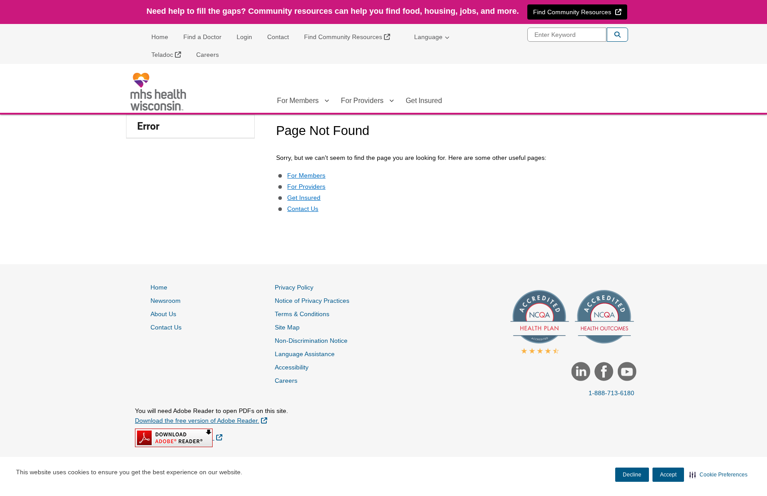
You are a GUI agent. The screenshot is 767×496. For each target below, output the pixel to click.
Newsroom (165, 300)
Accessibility (291, 367)
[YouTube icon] (626, 372)
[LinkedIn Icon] (580, 372)
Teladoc (169, 54)
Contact (278, 36)
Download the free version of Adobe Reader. (201, 420)
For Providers (362, 100)
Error (148, 126)
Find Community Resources (350, 36)
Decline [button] (632, 475)
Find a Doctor (202, 36)
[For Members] (326, 102)
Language (428, 36)
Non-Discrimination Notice (311, 340)
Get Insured (424, 100)
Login (244, 36)
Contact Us (302, 208)
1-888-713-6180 (611, 393)
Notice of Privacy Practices (312, 300)
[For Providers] (391, 102)
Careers (207, 54)
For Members (298, 100)
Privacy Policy (294, 287)
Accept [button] (668, 475)
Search (617, 35)
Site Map (287, 327)
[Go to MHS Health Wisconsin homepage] (159, 91)
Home (159, 36)
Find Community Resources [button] (580, 12)
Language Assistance (305, 353)
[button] (718, 475)
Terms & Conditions (302, 313)
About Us (163, 313)
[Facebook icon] (603, 372)
